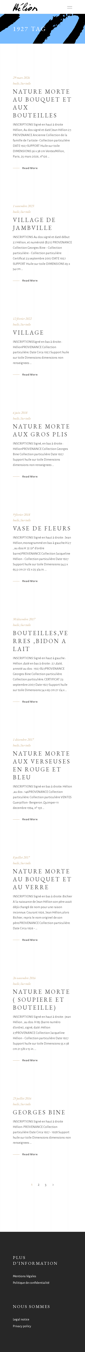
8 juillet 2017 (21, 857)
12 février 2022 (22, 318)
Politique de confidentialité (31, 1282)
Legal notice (21, 1319)
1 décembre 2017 (23, 739)
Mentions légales (24, 1276)
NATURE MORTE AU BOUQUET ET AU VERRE (42, 879)
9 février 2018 (21, 514)
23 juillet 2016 (22, 1098)
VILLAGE (28, 332)
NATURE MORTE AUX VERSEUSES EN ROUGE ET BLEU (42, 765)
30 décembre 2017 (24, 619)
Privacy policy (22, 1326)
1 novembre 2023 (23, 206)
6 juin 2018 (20, 412)
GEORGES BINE (39, 1112)
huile (16, 83)
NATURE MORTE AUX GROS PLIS (41, 430)
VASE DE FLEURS (42, 528)
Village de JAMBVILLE (34, 224)
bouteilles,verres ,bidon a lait (40, 641)
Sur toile (25, 83)
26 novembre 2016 (24, 978)
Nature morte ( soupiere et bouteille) (41, 999)
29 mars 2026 (21, 77)
